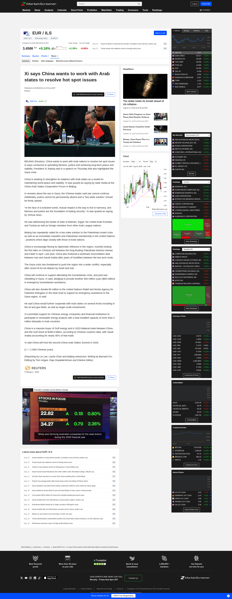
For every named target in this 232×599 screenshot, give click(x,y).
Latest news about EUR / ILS (37, 452)
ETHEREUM (179, 451)
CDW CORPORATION (183, 196)
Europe (186, 31)
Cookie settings (86, 589)
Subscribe (206, 4)
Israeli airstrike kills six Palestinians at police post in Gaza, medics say (57, 509)
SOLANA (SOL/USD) (182, 454)
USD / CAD (177, 339)
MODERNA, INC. (181, 187)
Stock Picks (77, 10)
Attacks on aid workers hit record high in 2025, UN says (52, 514)
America (197, 31)
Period (145, 162)
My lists (191, 174)
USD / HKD (177, 364)
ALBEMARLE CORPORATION (186, 216)
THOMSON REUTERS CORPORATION (188, 284)
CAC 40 (178, 71)
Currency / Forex (179, 316)
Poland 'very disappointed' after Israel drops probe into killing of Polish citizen (60, 481)
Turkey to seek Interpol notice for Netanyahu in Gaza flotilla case (55, 467)
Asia (206, 31)
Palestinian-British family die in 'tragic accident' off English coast (55, 505)
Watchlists (106, 10)
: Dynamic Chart (160, 214)
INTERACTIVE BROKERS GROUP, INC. (188, 199)
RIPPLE (178, 460)
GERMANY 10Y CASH (183, 495)
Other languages (47, 61)
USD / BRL (177, 345)
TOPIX (177, 81)
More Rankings (191, 241)
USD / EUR (177, 336)
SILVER (175, 412)
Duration (126, 162)
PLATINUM (177, 415)
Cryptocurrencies (179, 428)
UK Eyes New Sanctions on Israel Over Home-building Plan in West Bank (58, 476)
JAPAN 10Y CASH (181, 499)
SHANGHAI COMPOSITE (184, 77)
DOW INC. (178, 213)
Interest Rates (178, 472)
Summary (26, 56)
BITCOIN (178, 447)
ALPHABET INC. (181, 157)
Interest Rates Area (191, 510)
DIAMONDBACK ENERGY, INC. (186, 274)
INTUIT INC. (179, 280)
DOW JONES (180, 56)
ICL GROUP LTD (181, 166)
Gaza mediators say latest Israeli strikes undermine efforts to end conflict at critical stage (64, 486)
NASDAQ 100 (180, 59)
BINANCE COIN (181, 457)
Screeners (133, 10)
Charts (44, 56)
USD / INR (176, 348)
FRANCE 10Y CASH (182, 502)
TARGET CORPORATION (184, 204)
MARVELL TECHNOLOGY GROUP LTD (188, 266)
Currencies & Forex (191, 375)
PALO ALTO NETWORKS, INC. (186, 277)
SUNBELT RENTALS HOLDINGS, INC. (188, 163)
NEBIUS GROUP (181, 257)
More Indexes (192, 92)
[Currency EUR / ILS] (45, 101)
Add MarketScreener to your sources (89, 94)
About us (120, 589)
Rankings (157, 10)
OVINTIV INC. (180, 169)
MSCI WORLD (180, 87)
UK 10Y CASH (180, 505)
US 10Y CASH (180, 492)
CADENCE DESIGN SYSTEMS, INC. (188, 260)
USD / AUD (177, 358)
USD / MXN (177, 342)
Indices (177, 31)
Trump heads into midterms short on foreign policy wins (121, 48)
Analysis (48, 10)
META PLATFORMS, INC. (184, 149)
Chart (126, 156)
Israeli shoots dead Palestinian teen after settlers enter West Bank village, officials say (63, 472)
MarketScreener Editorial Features (69, 61)
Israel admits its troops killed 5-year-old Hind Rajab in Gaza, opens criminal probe (61, 490)
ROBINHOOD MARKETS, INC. (186, 193)
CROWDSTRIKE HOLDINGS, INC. (187, 271)
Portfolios (92, 10)
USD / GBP (177, 367)
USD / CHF (177, 370)
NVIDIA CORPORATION (183, 146)
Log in (194, 4)
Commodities (178, 383)
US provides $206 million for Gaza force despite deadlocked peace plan (58, 495)
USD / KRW (177, 361)
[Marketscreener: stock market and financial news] (38, 4)
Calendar (62, 10)
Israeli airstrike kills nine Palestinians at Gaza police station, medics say (58, 500)
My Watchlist (178, 135)
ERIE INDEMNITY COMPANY (185, 207)
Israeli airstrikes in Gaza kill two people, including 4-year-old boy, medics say (128, 44)
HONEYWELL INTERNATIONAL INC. (188, 152)
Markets (26, 10)
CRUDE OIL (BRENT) (181, 409)
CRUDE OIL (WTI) (179, 406)
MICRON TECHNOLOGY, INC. (186, 143)
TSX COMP (179, 62)
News (37, 10)
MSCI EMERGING (181, 84)
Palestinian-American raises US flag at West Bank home (52, 523)
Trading (120, 10)
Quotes (35, 56)
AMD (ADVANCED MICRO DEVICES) (188, 140)
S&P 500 (178, 53)
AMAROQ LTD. (180, 160)
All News (35, 61)
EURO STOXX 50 (181, 74)
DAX (176, 68)
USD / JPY (176, 355)
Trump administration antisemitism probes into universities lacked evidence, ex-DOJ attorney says (67, 519)
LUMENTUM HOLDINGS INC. (186, 254)
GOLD (175, 403)
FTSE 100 (178, 65)
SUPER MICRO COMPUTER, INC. (187, 190)
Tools (145, 10)
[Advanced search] (139, 4)
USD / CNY (177, 352)
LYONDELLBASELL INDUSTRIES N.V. (188, 210)
